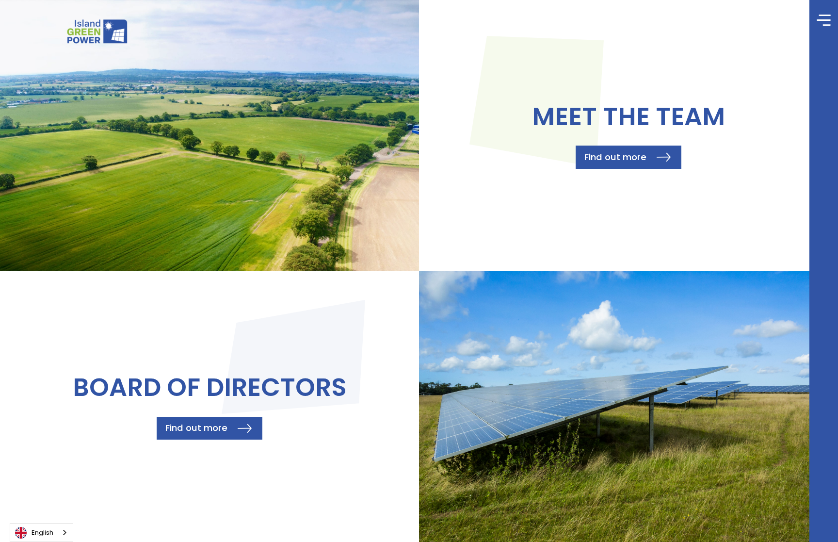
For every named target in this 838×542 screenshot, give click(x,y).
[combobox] (41, 532)
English (42, 532)
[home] (96, 31)
